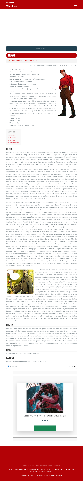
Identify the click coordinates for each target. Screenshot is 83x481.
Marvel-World (12, 4)
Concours (57, 465)
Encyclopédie (17, 60)
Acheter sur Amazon (45, 428)
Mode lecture (41, 49)
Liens (50, 465)
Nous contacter (41, 465)
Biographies (29, 60)
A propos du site (28, 465)
